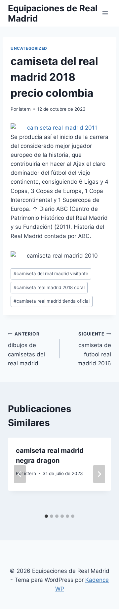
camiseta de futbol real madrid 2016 (94, 349)
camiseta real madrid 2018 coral (49, 287)
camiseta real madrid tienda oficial (52, 301)
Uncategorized (29, 48)
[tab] (46, 516)
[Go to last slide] (20, 474)
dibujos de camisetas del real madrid (26, 349)
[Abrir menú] (105, 13)
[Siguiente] (99, 474)
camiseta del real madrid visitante (51, 273)
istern (25, 109)
